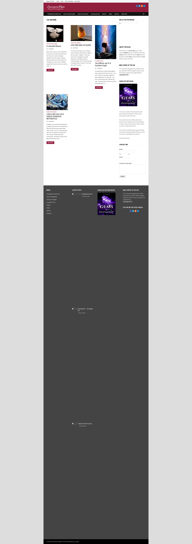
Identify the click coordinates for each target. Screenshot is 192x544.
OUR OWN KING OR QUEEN (81, 45)
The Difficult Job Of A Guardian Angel (103, 64)
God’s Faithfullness (69, 14)
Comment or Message (125, 163)
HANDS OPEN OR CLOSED (85, 423)
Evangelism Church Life (54, 14)
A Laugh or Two (95, 14)
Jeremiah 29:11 (124, 75)
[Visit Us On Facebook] (137, 6)
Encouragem (75, 7)
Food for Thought (83, 14)
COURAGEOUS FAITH (87, 194)
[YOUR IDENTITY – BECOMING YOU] (74, 309)
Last (129, 154)
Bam (78, 541)
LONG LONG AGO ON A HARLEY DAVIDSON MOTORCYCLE (55, 116)
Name (121, 149)
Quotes (116, 14)
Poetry (104, 14)
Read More (50, 70)
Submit (122, 176)
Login (62, 1)
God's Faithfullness (51, 43)
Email (121, 157)
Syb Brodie (51, 49)
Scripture (124, 14)
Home (58, 1)
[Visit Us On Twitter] (139, 6)
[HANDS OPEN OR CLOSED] (74, 424)
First (120, 154)
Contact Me (77, 1)
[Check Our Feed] (142, 6)
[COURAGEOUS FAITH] (76, 194)
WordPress (71, 541)
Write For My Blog (69, 1)
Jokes (110, 14)
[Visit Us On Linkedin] (144, 6)
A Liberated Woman (53, 46)
